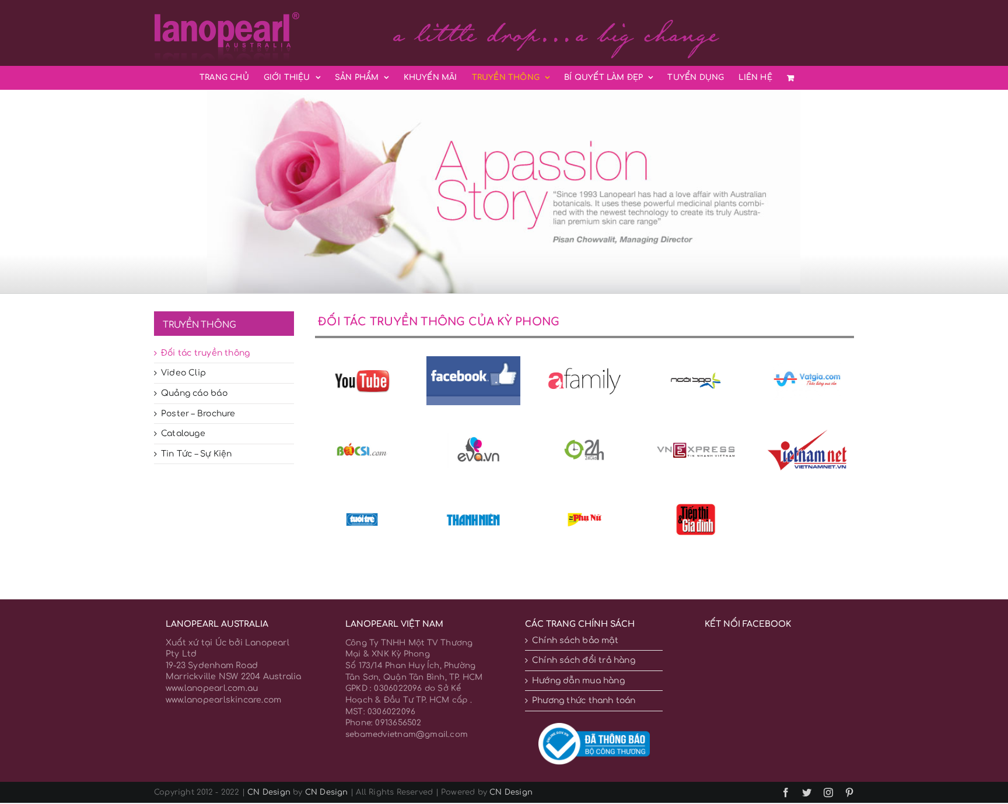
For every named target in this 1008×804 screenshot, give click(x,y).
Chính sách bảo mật (575, 640)
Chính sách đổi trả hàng (583, 660)
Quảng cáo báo (194, 393)
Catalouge (183, 433)
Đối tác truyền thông (205, 353)
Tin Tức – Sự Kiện (196, 454)
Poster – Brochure (198, 413)
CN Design (268, 792)
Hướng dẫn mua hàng (578, 680)
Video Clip (183, 372)
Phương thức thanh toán (584, 700)
